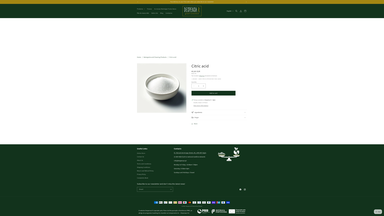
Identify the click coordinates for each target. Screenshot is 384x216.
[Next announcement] (246, 2)
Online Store (141, 153)
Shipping (201, 75)
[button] (141, 9)
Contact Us (140, 157)
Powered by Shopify (197, 206)
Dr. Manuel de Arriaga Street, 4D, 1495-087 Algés (190, 153)
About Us (140, 160)
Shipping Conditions (143, 167)
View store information (201, 105)
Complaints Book (142, 178)
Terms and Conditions (144, 164)
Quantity (194, 82)
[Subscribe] (170, 189)
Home (139, 57)
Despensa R (189, 206)
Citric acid (172, 57)
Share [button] (196, 124)
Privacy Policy (141, 174)
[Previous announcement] (138, 2)
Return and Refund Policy (145, 171)
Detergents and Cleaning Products (155, 57)
